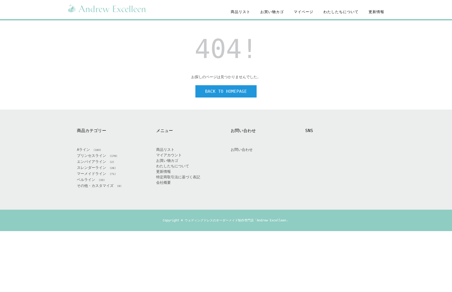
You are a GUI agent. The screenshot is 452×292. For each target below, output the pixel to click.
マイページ (303, 12)
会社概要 (163, 182)
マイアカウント (169, 155)
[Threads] (346, 155)
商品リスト (240, 12)
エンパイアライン (91, 161)
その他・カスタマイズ (95, 186)
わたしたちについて (341, 12)
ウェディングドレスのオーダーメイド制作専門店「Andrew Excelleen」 (237, 220)
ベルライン (86, 180)
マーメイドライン (91, 173)
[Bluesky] (359, 155)
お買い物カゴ (272, 12)
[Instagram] (334, 155)
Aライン (83, 149)
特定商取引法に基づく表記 (178, 177)
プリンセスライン (91, 155)
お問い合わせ (242, 149)
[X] (321, 155)
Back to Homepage (226, 91)
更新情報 (376, 12)
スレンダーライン (91, 167)
